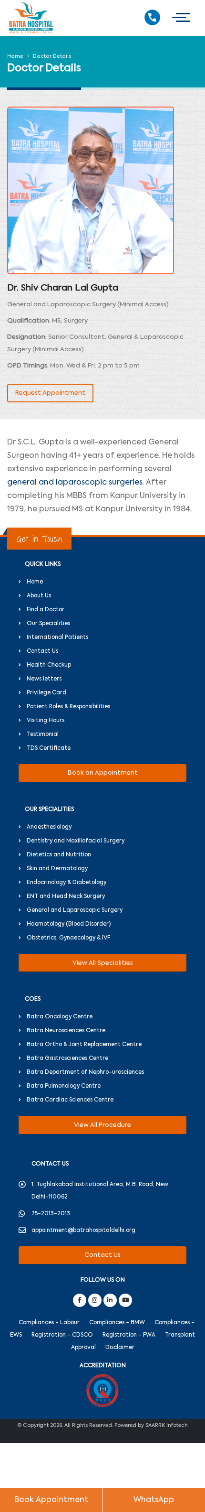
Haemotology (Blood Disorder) (69, 924)
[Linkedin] (110, 1300)
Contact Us (42, 651)
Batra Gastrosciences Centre (67, 1058)
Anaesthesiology (49, 827)
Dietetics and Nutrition (59, 855)
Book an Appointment (103, 773)
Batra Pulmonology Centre (64, 1086)
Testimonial (43, 734)
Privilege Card (46, 693)
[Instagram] (95, 1300)
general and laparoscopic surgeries (75, 482)
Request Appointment (50, 393)
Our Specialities (48, 623)
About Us (39, 596)
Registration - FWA (128, 1335)
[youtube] (125, 1300)
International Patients (57, 637)
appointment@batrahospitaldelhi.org (83, 1230)
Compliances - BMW (117, 1323)
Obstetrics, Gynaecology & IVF (68, 938)
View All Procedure (102, 1125)
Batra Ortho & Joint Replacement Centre (84, 1045)
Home (15, 56)
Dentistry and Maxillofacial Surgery (75, 841)
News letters (44, 679)
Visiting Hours (45, 721)
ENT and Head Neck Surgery (66, 896)
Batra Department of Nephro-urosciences (85, 1072)
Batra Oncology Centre (59, 1017)
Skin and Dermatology (57, 869)
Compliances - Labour (49, 1323)
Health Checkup (49, 665)
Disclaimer (119, 1347)
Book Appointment (51, 1500)
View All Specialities (102, 963)
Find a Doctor (45, 610)
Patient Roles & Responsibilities (68, 707)
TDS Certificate (49, 748)
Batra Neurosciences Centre (66, 1031)
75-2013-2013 (50, 1214)
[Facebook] (79, 1300)
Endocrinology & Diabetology (66, 883)
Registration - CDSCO (62, 1335)
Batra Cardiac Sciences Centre (70, 1100)
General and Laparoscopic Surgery (75, 910)
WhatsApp (153, 1500)
